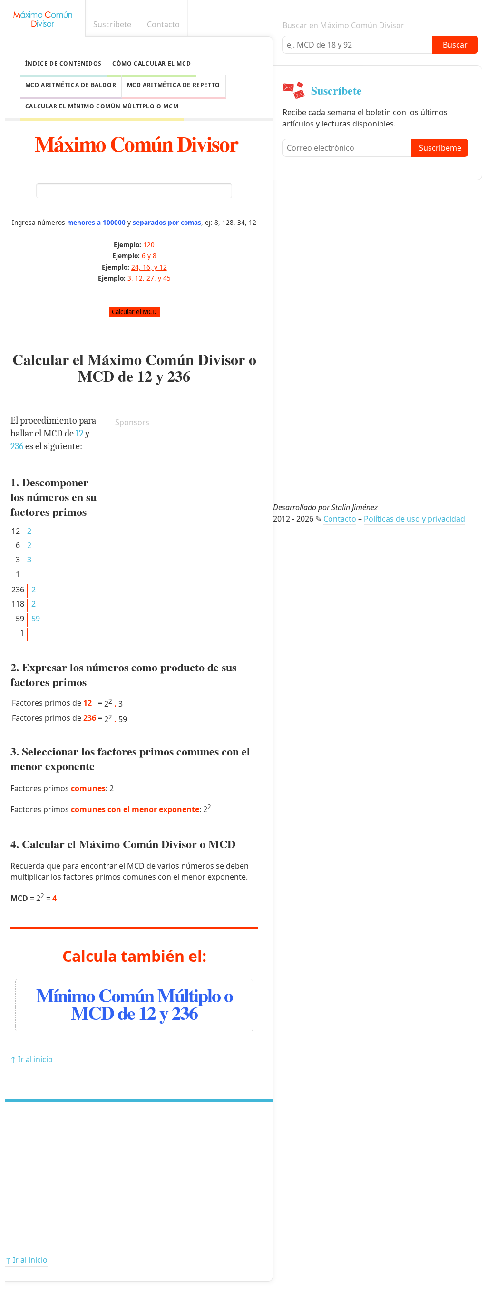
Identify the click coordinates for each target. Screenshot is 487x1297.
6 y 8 (149, 255)
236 (178, 376)
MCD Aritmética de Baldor (70, 85)
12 (144, 376)
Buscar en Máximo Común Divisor (343, 25)
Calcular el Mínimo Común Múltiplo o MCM (101, 106)
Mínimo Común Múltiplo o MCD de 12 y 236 (134, 1003)
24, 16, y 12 (149, 266)
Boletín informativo (473, 24)
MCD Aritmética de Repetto (173, 85)
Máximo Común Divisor (136, 143)
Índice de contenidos (63, 63)
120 (149, 244)
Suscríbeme (440, 148)
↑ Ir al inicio (31, 1059)
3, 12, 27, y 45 (149, 277)
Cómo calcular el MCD (151, 63)
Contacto (163, 24)
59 (35, 618)
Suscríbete (112, 24)
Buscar (455, 44)
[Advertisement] (186, 495)
